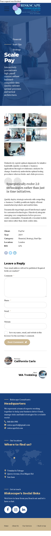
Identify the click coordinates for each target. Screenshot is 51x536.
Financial (17, 39)
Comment (9, 275)
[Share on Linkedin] (15, 253)
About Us (15, 526)
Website (7, 322)
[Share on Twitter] (10, 253)
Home (6, 526)
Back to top (42, 526)
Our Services (27, 526)
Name (7, 300)
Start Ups (17, 44)
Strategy (17, 49)
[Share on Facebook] (6, 253)
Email (7, 311)
